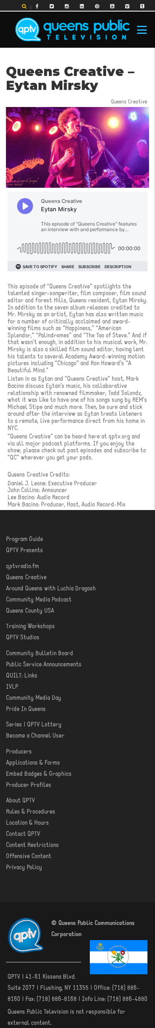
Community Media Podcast (39, 600)
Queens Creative (26, 577)
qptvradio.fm (22, 566)
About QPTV (20, 801)
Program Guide (24, 539)
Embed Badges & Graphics (39, 774)
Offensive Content (28, 856)
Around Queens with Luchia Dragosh (51, 589)
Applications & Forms (33, 763)
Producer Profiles (28, 785)
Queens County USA (30, 611)
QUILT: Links (21, 676)
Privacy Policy (24, 867)
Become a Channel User (35, 736)
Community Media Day (33, 698)
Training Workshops (30, 626)
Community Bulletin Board (39, 653)
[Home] (72, 29)
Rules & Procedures (30, 812)
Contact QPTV (23, 834)
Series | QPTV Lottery (34, 725)
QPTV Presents (24, 550)
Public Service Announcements (43, 665)
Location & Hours (27, 823)
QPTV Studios (22, 638)
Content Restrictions (32, 845)
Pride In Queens (26, 709)
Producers (19, 752)
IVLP (12, 687)
